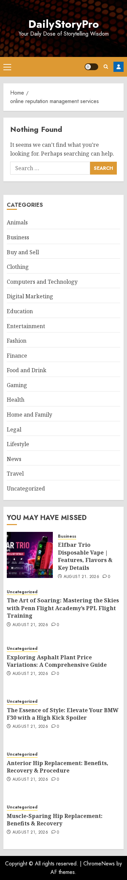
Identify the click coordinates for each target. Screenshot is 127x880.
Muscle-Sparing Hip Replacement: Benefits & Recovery (55, 819)
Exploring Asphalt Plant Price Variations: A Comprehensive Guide (57, 661)
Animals (17, 222)
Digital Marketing (30, 296)
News (14, 459)
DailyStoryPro (63, 24)
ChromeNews (99, 863)
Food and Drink (26, 370)
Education (20, 311)
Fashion (16, 340)
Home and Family (29, 414)
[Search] (106, 66)
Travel (15, 473)
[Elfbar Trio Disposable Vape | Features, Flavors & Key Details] (30, 555)
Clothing (18, 267)
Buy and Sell (23, 252)
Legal (14, 429)
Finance (17, 355)
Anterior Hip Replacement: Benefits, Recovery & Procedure (57, 766)
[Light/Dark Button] (91, 66)
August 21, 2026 (81, 577)
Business (18, 237)
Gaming (17, 385)
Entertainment (26, 326)
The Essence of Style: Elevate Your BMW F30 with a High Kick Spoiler (63, 713)
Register (118, 67)
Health (15, 399)
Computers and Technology (42, 281)
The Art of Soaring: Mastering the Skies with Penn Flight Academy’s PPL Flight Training (63, 608)
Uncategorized (26, 488)
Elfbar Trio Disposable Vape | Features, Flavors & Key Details (85, 556)
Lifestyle (18, 444)
